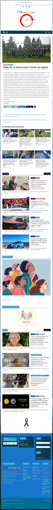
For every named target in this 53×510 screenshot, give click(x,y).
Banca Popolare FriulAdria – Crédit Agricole (27, 478)
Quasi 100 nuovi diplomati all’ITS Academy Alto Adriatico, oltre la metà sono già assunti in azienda (43, 163)
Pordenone (6, 64)
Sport (11, 64)
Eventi (37, 334)
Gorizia (37, 178)
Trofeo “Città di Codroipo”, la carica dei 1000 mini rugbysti (10, 140)
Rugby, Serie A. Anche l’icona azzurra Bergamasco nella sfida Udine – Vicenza (26, 162)
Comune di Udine (36, 473)
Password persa (39, 458)
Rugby (39, 69)
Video (47, 375)
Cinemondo (33, 375)
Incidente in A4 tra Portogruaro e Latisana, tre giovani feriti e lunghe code (40, 204)
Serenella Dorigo (43, 366)
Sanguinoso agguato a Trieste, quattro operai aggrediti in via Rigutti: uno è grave (39, 241)
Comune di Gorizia (36, 478)
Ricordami (40, 449)
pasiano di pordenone (32, 69)
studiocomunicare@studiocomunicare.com (46, 492)
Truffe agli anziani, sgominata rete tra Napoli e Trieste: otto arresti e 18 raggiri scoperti (40, 222)
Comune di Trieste (36, 470)
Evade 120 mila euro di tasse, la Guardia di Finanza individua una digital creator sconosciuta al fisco (39, 184)
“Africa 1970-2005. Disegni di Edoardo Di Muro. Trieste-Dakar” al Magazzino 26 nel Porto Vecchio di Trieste (40, 361)
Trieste (37, 217)
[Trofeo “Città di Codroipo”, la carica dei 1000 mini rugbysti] (10, 130)
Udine (43, 198)
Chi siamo (22, 441)
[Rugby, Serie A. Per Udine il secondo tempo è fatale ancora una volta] (43, 130)
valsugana (45, 69)
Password (38, 445)
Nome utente (39, 441)
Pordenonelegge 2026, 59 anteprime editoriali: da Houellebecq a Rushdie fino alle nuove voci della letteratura (40, 402)
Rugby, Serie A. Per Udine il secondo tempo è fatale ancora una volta (43, 141)
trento (42, 69)
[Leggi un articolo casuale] (49, 32)
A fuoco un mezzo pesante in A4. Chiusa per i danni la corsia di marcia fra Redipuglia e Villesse (24, 115)
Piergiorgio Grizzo (16, 69)
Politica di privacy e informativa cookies (24, 444)
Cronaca (33, 178)
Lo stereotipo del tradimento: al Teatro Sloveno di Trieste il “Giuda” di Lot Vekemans (25, 121)
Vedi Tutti (47, 173)
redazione (42, 189)
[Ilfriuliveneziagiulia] (3, 32)
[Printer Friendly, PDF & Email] (9, 101)
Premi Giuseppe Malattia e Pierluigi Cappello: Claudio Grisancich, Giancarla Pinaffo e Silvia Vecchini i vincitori (39, 340)
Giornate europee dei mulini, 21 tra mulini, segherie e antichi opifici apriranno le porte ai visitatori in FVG (25, 142)
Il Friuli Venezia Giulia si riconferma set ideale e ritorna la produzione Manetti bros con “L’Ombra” (39, 381)
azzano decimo (25, 69)
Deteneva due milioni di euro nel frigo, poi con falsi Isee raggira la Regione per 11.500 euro (10, 163)
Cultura (32, 334)
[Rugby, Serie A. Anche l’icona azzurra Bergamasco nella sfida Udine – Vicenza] (26, 151)
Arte (32, 354)
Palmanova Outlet (27, 467)
